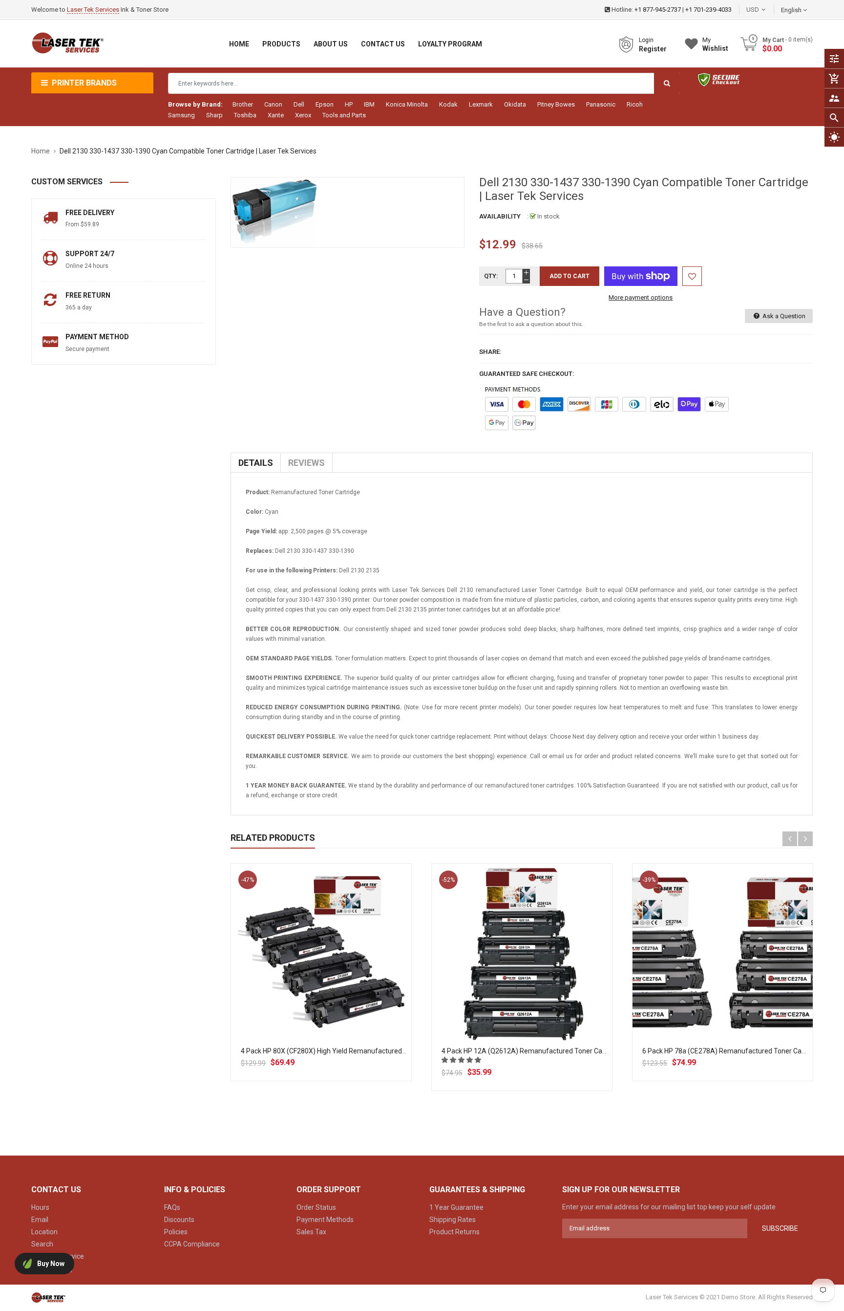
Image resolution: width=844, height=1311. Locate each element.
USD (767, 9)
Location (44, 1232)
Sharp (214, 115)
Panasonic (600, 104)
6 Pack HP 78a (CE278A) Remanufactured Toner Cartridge (732, 1051)
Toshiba (245, 115)
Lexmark (481, 104)
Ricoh (635, 104)
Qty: (491, 276)
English (792, 10)
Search (42, 1244)
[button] (462, 1060)
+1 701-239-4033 (708, 9)
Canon (273, 104)
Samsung (181, 115)
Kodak (448, 104)
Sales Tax (311, 1232)
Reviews (306, 463)
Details (255, 463)
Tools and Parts (344, 115)
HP (349, 104)
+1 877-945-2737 (657, 9)
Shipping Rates (452, 1220)
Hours (40, 1207)
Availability (500, 216)
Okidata (515, 104)
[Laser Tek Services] (48, 1297)
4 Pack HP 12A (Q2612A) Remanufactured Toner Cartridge (532, 1051)
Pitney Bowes (556, 104)
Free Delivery (89, 213)
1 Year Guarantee (456, 1207)
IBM (369, 104)
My (715, 44)
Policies (176, 1232)
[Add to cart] (321, 985)
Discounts (179, 1220)
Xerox (303, 115)
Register (653, 49)
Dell (299, 104)
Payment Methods (325, 1220)
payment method (97, 337)
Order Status (316, 1207)
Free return (87, 295)
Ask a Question (783, 316)
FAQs (172, 1207)
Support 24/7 (89, 254)
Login (646, 40)
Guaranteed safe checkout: (526, 373)
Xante (276, 115)
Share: (490, 351)
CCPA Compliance (192, 1244)
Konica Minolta (407, 104)
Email (39, 1220)
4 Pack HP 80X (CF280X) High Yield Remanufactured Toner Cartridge (346, 1051)
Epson (325, 104)
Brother (242, 104)
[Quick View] (342, 985)
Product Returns (454, 1232)
